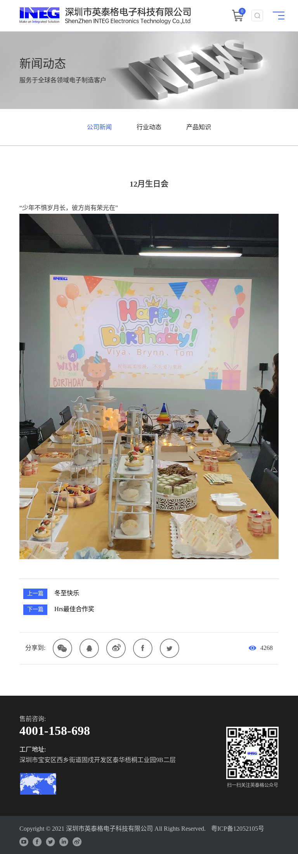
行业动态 (149, 127)
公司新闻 (99, 127)
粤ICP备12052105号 (237, 828)
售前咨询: (32, 718)
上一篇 (35, 593)
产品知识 (198, 127)
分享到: (35, 647)
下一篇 (35, 609)
